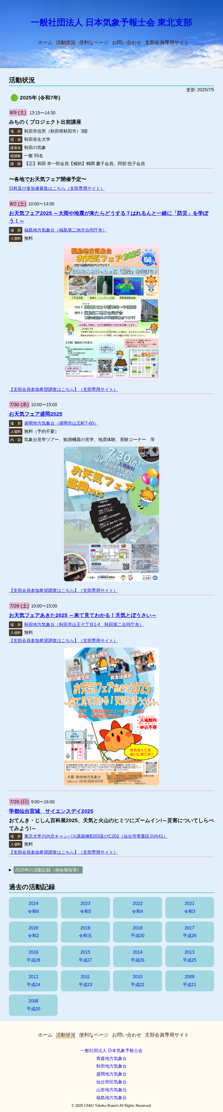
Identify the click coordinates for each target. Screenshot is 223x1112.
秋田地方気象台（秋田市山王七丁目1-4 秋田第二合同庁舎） (84, 624)
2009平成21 (189, 980)
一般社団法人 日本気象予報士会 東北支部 (111, 22)
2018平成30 (137, 932)
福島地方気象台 (111, 1097)
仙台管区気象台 (111, 1082)
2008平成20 (33, 1005)
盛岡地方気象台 (111, 1074)
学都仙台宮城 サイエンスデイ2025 (51, 811)
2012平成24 (33, 980)
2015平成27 (85, 956)
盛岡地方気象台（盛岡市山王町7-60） (61, 423)
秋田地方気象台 (111, 1066)
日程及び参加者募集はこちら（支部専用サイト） (57, 188)
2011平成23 (85, 980)
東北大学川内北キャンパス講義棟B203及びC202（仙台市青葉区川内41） (96, 836)
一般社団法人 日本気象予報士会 (111, 1050)
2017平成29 (189, 932)
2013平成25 (189, 956)
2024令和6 (33, 907)
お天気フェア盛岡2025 (35, 414)
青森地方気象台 (111, 1058)
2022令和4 (137, 907)
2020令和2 (33, 932)
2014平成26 (137, 956)
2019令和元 (85, 932)
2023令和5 (85, 907)
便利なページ (94, 42)
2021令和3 (189, 907)
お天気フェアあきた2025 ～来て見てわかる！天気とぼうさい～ (83, 615)
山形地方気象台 (111, 1089)
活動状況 (66, 42)
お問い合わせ (126, 42)
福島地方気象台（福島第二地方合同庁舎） (65, 230)
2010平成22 (137, 980)
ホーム (45, 42)
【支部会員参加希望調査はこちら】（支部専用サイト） (63, 389)
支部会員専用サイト (167, 42)
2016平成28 (33, 956)
